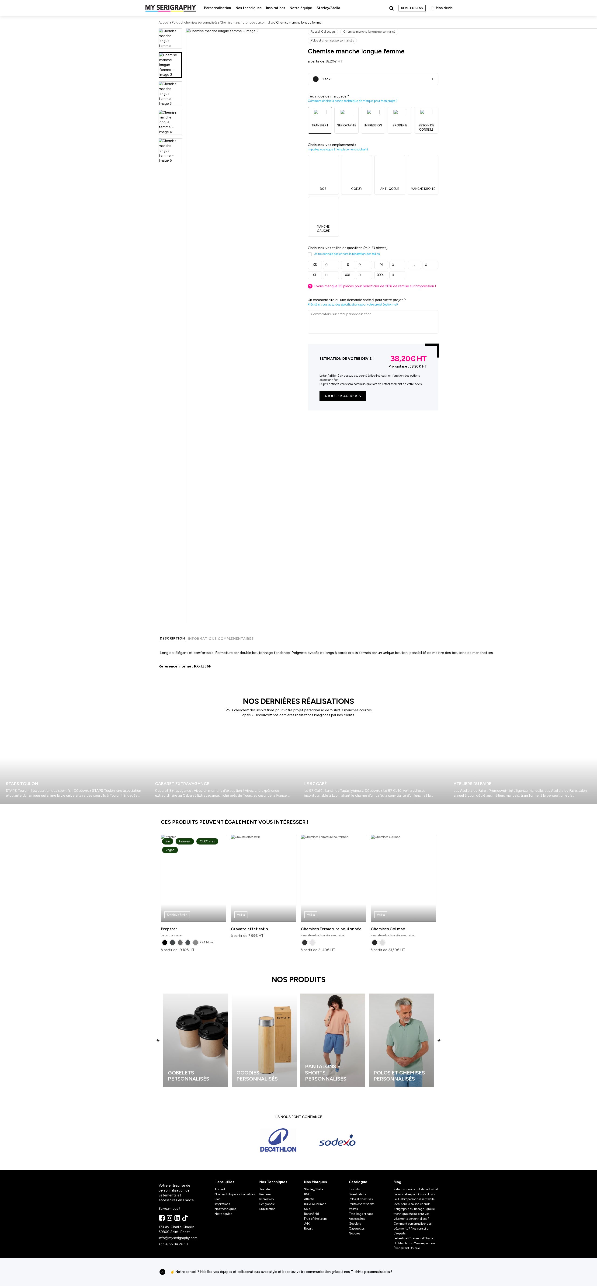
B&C (307, 1194)
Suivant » (14, 805)
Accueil (164, 22)
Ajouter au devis (342, 396)
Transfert (265, 1189)
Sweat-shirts (357, 1194)
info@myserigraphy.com (178, 1238)
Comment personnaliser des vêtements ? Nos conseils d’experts (412, 1228)
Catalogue (358, 1182)
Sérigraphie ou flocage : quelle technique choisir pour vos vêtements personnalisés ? (414, 1213)
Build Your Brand (315, 1204)
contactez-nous (417, 1272)
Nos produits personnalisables (235, 1194)
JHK (307, 1223)
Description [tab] (172, 638)
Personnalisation (217, 8)
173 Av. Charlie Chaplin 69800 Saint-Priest (177, 1229)
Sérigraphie (267, 1204)
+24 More (206, 942)
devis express (412, 8)
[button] (158, 1040)
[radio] (165, 942)
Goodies (354, 1233)
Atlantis (309, 1199)
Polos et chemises (361, 1199)
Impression (266, 1199)
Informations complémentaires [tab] (221, 639)
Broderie (265, 1194)
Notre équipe (301, 8)
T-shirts (354, 1189)
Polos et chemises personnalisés (194, 22)
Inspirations (275, 8)
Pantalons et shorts (361, 1204)
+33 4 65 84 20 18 (173, 1244)
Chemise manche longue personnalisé (247, 22)
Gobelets (355, 1223)
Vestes (353, 1209)
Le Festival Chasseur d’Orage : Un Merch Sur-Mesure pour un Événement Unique (414, 1243)
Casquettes (356, 1228)
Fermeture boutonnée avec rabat (331, 925)
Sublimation (267, 1209)
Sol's (307, 1209)
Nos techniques (248, 8)
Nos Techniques (273, 1182)
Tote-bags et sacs (361, 1214)
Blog (218, 1199)
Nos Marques (315, 1182)
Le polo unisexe (188, 888)
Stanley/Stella (328, 8)
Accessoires (357, 1218)
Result (308, 1228)
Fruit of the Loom (315, 1218)
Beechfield (311, 1214)
